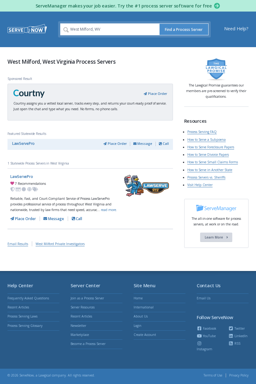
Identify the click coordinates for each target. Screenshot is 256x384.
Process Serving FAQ (202, 132)
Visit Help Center (200, 185)
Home (138, 298)
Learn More (214, 237)
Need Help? (236, 29)
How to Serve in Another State (209, 170)
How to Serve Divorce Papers (208, 154)
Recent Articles (18, 307)
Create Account (145, 334)
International (144, 307)
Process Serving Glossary (24, 325)
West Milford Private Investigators (60, 244)
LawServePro (23, 143)
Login (137, 325)
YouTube (209, 336)
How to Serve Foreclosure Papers (210, 147)
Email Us (203, 298)
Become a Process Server (88, 344)
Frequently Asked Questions (28, 298)
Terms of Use (213, 375)
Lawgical (44, 375)
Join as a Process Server (87, 298)
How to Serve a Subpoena (206, 139)
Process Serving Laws (22, 316)
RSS (237, 343)
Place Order (157, 93)
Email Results (17, 244)
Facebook (209, 328)
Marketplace (80, 334)
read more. (109, 210)
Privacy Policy (239, 375)
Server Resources (83, 307)
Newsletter (78, 325)
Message (144, 143)
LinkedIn (241, 336)
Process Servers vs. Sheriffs (206, 177)
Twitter (239, 328)
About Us (141, 316)
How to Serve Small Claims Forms (212, 162)
